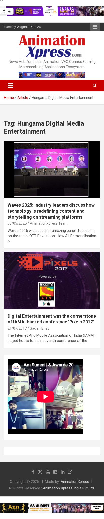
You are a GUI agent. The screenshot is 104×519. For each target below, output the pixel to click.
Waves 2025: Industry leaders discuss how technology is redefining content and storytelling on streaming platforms (51, 211)
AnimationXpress (75, 481)
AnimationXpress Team (49, 223)
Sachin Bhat (39, 328)
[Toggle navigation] (10, 85)
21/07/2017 (17, 328)
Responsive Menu (95, 27)
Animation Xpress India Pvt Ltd (68, 488)
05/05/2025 (17, 223)
